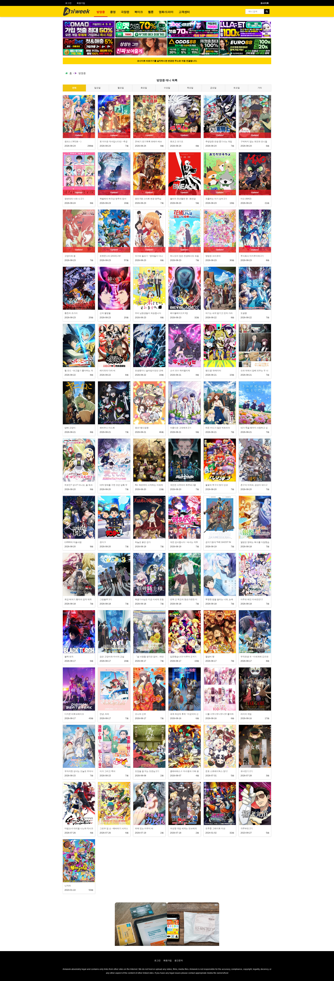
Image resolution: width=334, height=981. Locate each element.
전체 (74, 88)
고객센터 (184, 11)
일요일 (97, 88)
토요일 (236, 88)
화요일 (144, 88)
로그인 (68, 3)
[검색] (267, 11)
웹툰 (151, 11)
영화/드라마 (166, 11)
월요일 (121, 88)
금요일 (213, 88)
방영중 (101, 11)
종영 (113, 11)
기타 (260, 88)
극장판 (125, 11)
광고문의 (178, 960)
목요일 (190, 88)
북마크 (138, 11)
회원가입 (81, 3)
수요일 (167, 88)
